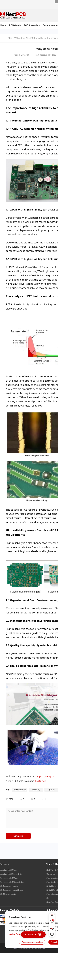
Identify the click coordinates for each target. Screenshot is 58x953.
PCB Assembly (32, 25)
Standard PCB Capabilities (11, 874)
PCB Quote (15, 25)
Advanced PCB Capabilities (12, 882)
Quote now (40, 780)
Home (3, 25)
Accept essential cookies (32, 942)
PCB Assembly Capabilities (11, 890)
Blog (10, 37)
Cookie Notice (15, 934)
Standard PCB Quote (8, 870)
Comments (18, 836)
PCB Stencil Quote (8, 894)
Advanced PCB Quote (9, 878)
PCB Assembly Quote (9, 886)
